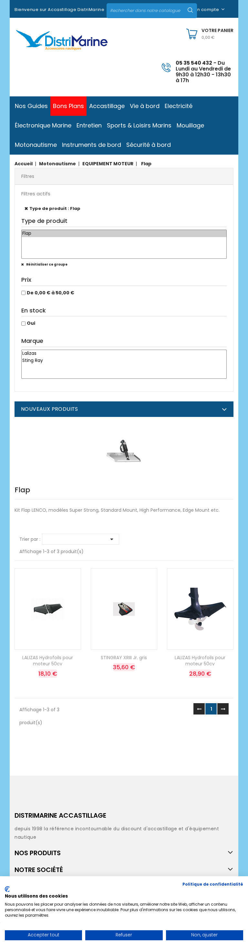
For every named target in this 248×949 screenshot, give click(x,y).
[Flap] (124, 233)
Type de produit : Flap (54, 208)
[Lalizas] (124, 353)
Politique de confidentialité (212, 884)
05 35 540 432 (194, 63)
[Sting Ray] (124, 360)
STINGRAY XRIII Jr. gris (124, 657)
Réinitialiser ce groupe (46, 264)
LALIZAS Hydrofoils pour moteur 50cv (47, 660)
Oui (31, 323)
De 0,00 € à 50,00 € (50, 292)
